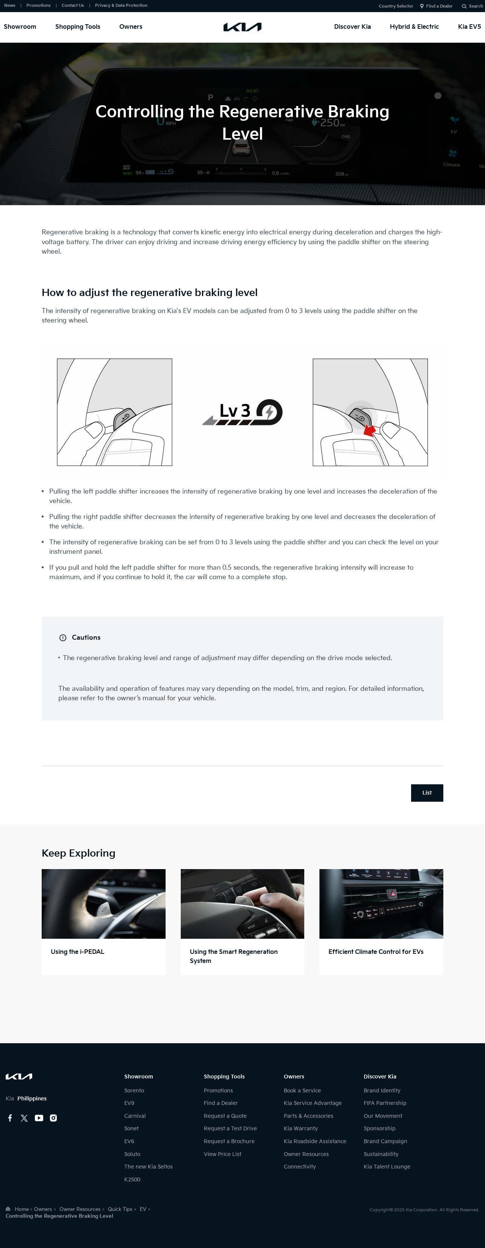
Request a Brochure (229, 1141)
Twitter (24, 1118)
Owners (130, 27)
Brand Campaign (385, 1141)
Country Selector (396, 6)
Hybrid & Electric (414, 27)
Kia (26, 1098)
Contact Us (73, 5)
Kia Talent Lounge (387, 1167)
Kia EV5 (469, 27)
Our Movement (383, 1116)
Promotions (38, 5)
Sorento (134, 1091)
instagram (53, 1118)
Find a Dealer (439, 6)
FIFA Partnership (385, 1103)
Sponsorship (380, 1128)
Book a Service (302, 1091)
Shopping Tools (77, 27)
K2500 (132, 1179)
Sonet (131, 1128)
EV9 (129, 1103)
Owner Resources (306, 1154)
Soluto (132, 1154)
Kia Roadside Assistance (315, 1141)
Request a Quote (225, 1116)
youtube (39, 1118)
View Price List (222, 1154)
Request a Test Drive (230, 1128)
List (427, 793)
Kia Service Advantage (313, 1103)
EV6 (129, 1141)
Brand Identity (382, 1091)
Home (22, 1209)
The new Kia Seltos (148, 1167)
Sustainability (381, 1154)
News (9, 5)
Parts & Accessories (308, 1116)
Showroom (20, 27)
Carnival (135, 1116)
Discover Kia (352, 27)
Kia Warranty (301, 1128)
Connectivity (300, 1167)
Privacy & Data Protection (121, 5)
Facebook (10, 1118)
